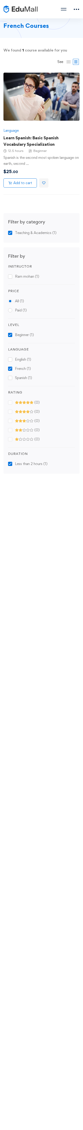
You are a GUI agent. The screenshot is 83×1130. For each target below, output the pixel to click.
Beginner (24, 335)
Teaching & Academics (35, 233)
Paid (21, 310)
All (19, 301)
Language (11, 130)
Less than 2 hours (31, 464)
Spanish (23, 378)
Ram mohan (27, 276)
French (23, 368)
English (23, 359)
